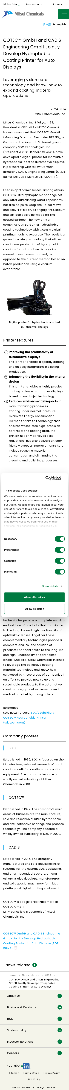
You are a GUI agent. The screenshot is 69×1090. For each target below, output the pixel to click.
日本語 (47, 24)
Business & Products (21, 1007)
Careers (13, 1053)
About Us (13, 996)
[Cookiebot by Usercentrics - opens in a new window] (49, 478)
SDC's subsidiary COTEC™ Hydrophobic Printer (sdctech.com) (28, 718)
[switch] (60, 550)
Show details (50, 586)
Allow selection (34, 608)
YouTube (13, 1066)
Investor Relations (20, 1042)
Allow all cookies (34, 597)
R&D (10, 1019)
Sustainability (17, 1030)
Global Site (10, 4)
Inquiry (57, 4)
